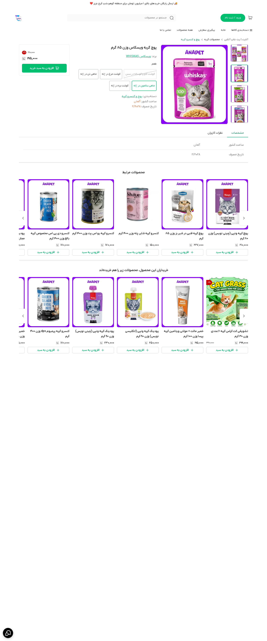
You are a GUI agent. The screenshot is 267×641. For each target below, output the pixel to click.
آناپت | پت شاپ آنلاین (236, 39)
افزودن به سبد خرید (42, 68)
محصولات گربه (212, 39)
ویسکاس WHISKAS (138, 56)
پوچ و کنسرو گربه (190, 39)
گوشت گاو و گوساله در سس (140, 74)
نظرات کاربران (215, 133)
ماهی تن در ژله (88, 74)
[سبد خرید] (250, 18)
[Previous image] (166, 84)
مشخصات (237, 133)
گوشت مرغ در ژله (111, 74)
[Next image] (222, 84)
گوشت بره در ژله (119, 85)
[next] (23, 218)
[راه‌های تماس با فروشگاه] (8, 633)
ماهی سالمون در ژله (144, 85)
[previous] (244, 218)
